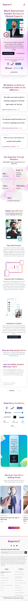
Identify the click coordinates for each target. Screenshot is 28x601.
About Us (2, 582)
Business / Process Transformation (19, 577)
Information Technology (19, 592)
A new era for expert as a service (6, 572)
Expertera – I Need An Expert (6, 585)
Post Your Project (8, 53)
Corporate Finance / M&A (20, 582)
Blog (1, 590)
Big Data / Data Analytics (20, 574)
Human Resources (18, 590)
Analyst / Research (19, 571)
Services (2, 587)
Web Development (18, 595)
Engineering (17, 585)
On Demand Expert (4, 577)
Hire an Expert (14, 459)
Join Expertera (20, 53)
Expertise (2, 575)
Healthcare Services (19, 587)
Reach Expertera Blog (14, 527)
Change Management (19, 580)
